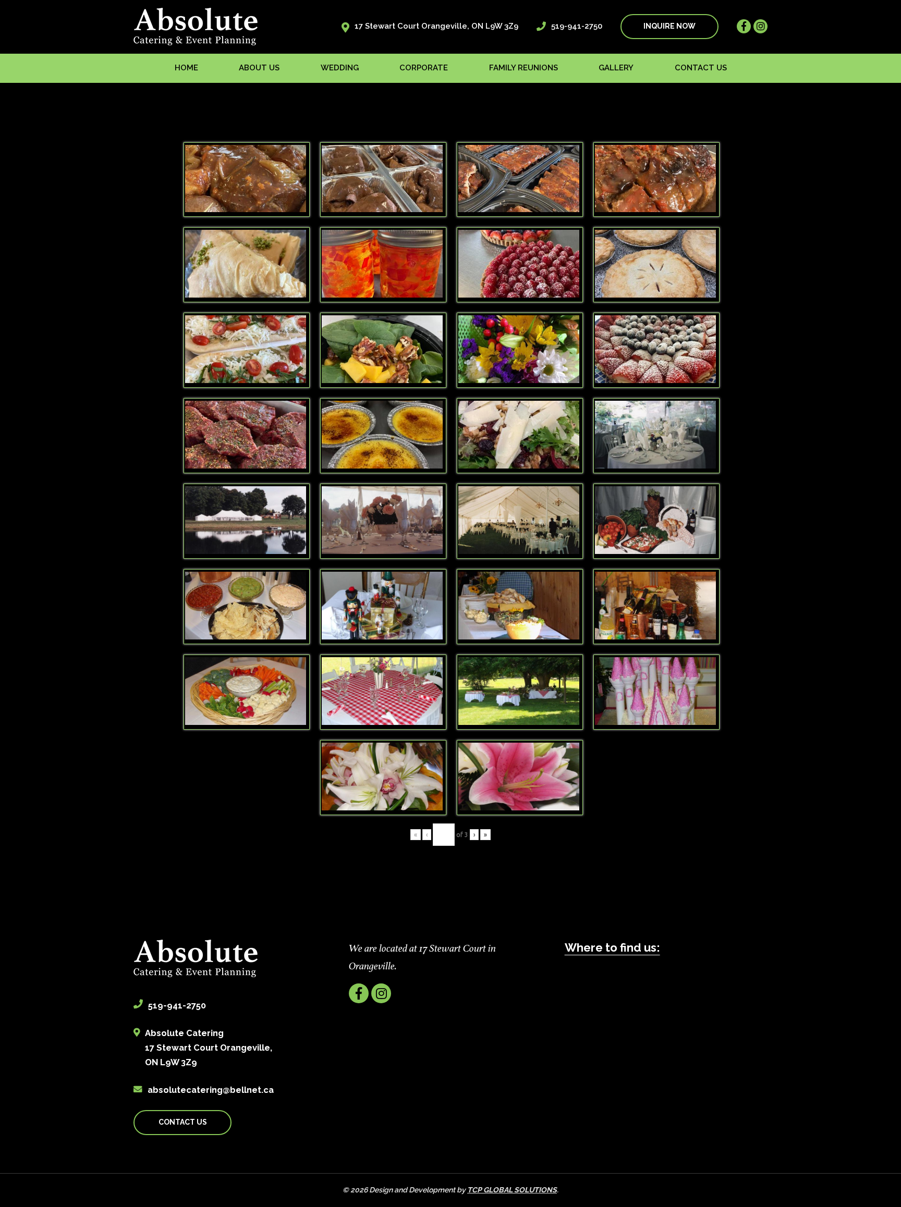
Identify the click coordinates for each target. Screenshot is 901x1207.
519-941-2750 (576, 26)
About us (259, 67)
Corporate (423, 67)
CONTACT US (183, 1122)
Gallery (616, 67)
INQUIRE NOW (669, 26)
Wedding (340, 67)
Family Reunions (523, 67)
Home (186, 67)
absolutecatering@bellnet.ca (211, 1090)
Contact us (701, 67)
